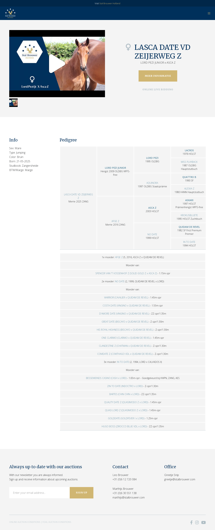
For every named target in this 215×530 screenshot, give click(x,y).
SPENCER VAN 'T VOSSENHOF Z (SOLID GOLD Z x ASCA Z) (126, 273)
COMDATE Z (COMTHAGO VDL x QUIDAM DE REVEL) (125, 353)
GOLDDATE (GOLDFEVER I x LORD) (126, 418)
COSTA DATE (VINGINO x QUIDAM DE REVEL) (126, 305)
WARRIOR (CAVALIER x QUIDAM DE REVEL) (126, 297)
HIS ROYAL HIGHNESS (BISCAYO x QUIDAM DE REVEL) (125, 329)
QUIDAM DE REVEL (189, 226)
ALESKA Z (189, 188)
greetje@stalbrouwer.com (179, 479)
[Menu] (207, 13)
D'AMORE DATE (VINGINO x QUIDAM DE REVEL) (124, 313)
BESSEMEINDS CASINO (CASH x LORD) (106, 378)
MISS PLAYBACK (189, 161)
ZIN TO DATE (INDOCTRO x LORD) (125, 386)
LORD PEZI (152, 157)
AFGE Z (115, 221)
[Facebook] (191, 522)
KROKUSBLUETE (189, 215)
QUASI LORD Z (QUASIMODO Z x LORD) (126, 410)
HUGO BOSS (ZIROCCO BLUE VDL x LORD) (124, 426)
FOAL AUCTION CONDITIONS (56, 521)
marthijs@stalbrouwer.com (129, 497)
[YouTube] (203, 522)
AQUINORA (152, 182)
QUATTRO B (189, 177)
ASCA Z (152, 207)
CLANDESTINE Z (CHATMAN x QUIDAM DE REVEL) (125, 345)
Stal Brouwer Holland (109, 3)
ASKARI (189, 200)
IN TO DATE (189, 242)
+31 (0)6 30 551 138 (125, 493)
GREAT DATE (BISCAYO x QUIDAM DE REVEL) (125, 321)
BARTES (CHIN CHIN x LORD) (124, 394)
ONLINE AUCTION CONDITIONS (24, 521)
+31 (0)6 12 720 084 (125, 479)
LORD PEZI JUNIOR (115, 167)
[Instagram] (197, 522)
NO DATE (152, 234)
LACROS (189, 150)
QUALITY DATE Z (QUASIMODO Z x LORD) (126, 402)
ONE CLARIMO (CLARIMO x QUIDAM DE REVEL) (126, 337)
